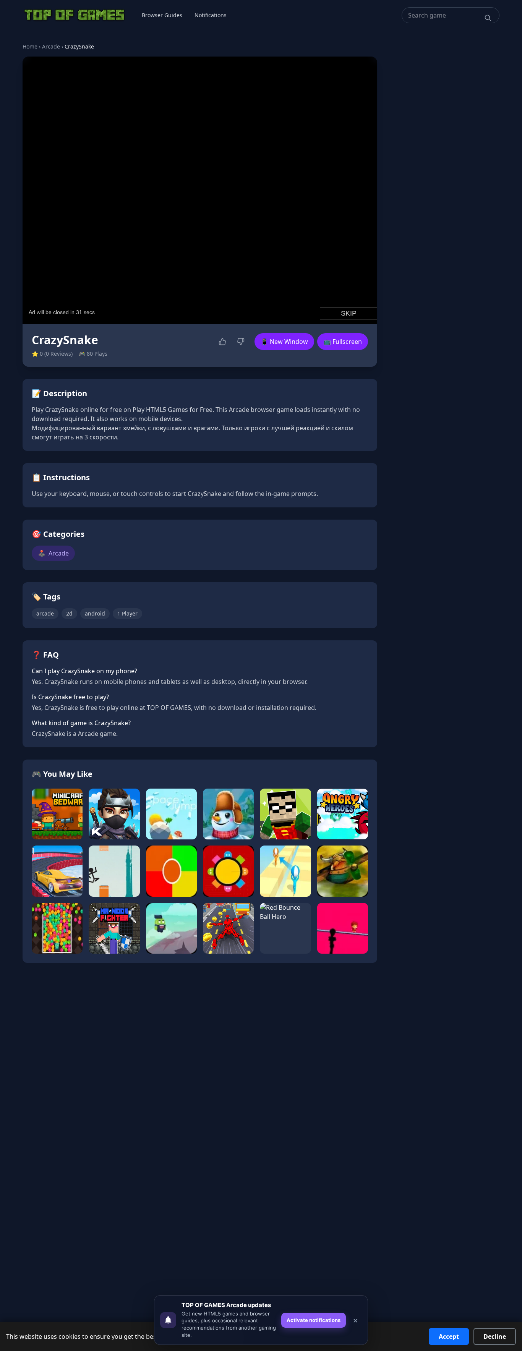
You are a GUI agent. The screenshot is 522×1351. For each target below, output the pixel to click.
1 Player (127, 613)
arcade (45, 613)
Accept (449, 1336)
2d (69, 613)
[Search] (488, 18)
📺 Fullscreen (342, 341)
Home (30, 46)
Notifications (211, 15)
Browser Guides (162, 15)
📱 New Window (284, 341)
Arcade (51, 46)
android (95, 613)
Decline (494, 1336)
